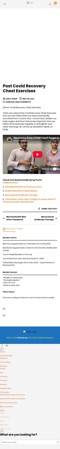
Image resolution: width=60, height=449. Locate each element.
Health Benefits (23, 102)
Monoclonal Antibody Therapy (21, 195)
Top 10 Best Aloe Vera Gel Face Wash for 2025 (23, 258)
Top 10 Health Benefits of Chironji (17, 254)
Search (58, 442)
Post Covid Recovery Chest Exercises (24, 88)
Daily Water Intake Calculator (12, 395)
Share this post (49, 209)
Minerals (3, 366)
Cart (2, 413)
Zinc (2, 372)
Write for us (5, 428)
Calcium (4, 380)
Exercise (10, 102)
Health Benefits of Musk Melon (21, 190)
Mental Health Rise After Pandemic (16, 218)
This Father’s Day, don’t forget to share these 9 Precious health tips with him (29, 200)
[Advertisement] (30, 48)
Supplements (5, 388)
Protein (3, 368)
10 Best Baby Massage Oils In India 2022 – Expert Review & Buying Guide (29, 263)
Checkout (4, 417)
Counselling (5, 362)
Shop (2, 410)
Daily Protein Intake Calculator (12, 398)
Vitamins (4, 376)
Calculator (4, 392)
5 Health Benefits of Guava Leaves (23, 186)
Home (2, 352)
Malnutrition (11, 182)
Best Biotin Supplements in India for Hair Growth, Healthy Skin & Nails (30, 249)
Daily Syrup (11, 99)
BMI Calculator (6, 406)
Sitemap (4, 424)
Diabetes (3, 358)
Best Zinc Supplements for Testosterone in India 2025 (27, 243)
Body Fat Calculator (8, 402)
